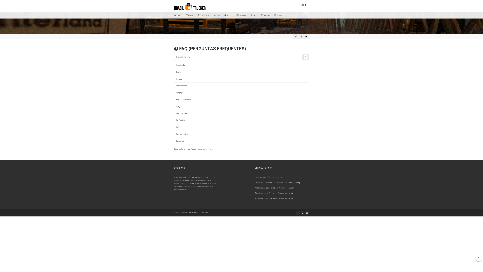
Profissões (180, 120)
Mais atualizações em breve (266, 198)
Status (279, 15)
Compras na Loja (183, 113)
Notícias (242, 15)
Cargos (179, 107)
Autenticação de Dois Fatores (266, 188)
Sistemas (180, 141)
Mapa (190, 15)
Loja (218, 15)
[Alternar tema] (479, 258)
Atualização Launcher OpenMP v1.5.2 (270, 183)
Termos (266, 15)
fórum (210, 149)
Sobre (229, 15)
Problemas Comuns (184, 134)
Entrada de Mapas (183, 100)
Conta (178, 72)
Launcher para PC (262, 177)
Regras (179, 79)
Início (178, 15)
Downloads (204, 15)
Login (304, 5)
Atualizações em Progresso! (266, 193)
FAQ (254, 15)
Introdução (180, 65)
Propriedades (181, 86)
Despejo (179, 93)
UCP (178, 127)
